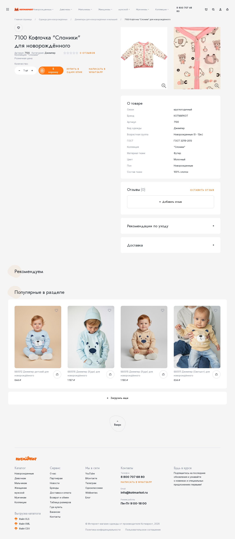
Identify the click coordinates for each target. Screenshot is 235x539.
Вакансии (55, 512)
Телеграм (90, 483)
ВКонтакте (91, 478)
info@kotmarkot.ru (134, 492)
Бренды (54, 488)
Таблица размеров (60, 502)
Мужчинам (20, 497)
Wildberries (91, 492)
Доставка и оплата (60, 492)
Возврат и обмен (59, 497)
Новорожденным (24, 473)
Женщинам (21, 488)
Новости (54, 483)
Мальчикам (21, 483)
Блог (87, 497)
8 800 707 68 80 (184, 9)
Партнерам (56, 478)
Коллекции (20, 502)
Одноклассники (94, 488)
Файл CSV (24, 528)
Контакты (55, 516)
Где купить (56, 507)
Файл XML (24, 523)
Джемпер (50, 53)
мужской (19, 492)
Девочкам (20, 478)
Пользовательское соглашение (143, 529)
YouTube (90, 473)
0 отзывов (87, 53)
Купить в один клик (74, 70)
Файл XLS (24, 519)
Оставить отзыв (202, 190)
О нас (53, 473)
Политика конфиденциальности (103, 529)
